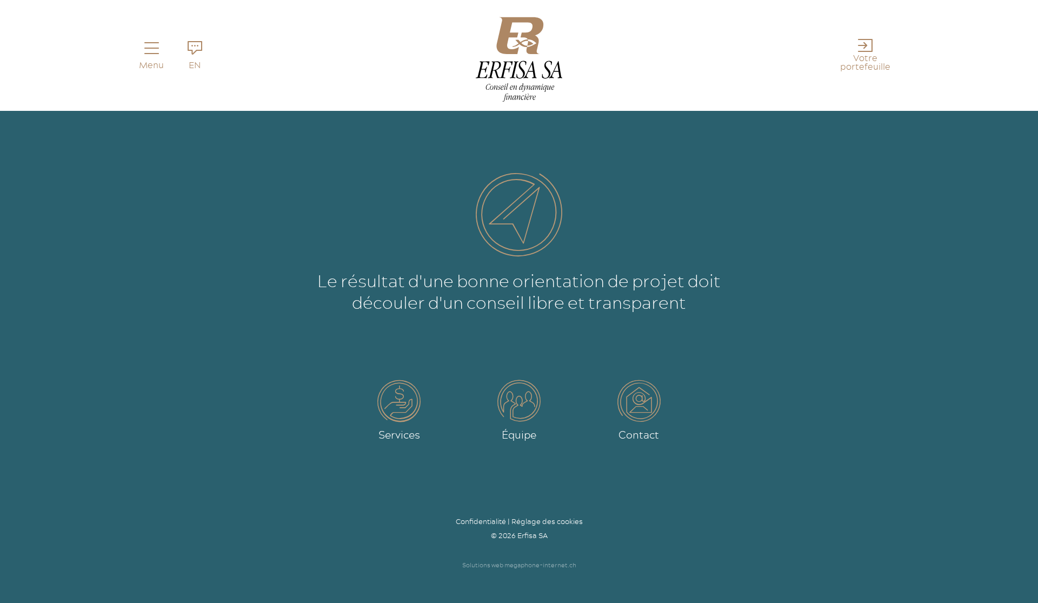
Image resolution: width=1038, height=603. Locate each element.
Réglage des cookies (547, 521)
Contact (638, 434)
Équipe (519, 434)
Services (399, 434)
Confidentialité (481, 521)
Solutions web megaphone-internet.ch (519, 565)
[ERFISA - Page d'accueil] (519, 59)
